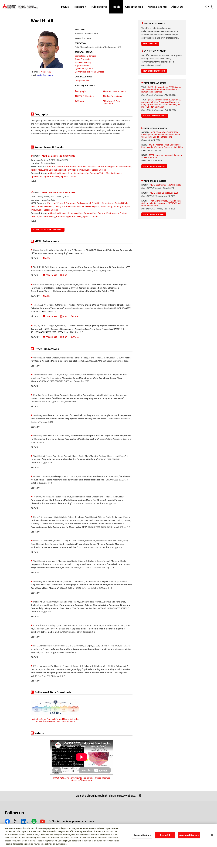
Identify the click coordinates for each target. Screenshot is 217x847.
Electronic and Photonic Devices (89, 72)
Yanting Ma (110, 166)
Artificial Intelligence (57, 173)
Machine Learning (83, 62)
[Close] (211, 834)
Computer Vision (97, 173)
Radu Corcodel (84, 203)
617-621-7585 (44, 72)
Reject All (165, 835)
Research (80, 6)
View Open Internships (154, 71)
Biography (82, 91)
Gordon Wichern (99, 170)
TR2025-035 (51, 337)
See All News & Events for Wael (48, 230)
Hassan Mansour (124, 166)
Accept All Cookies (189, 835)
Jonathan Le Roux (96, 166)
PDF (65, 275)
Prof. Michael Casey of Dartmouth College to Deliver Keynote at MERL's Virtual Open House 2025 (161, 203)
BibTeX (34, 258)
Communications (75, 213)
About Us (177, 6)
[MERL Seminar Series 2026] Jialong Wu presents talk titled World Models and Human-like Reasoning (161, 89)
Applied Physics (82, 65)
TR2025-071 (51, 316)
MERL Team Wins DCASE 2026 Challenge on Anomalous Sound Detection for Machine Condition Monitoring (160, 134)
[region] (108, 835)
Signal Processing (83, 59)
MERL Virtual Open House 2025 (164, 193)
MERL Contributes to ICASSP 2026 (58, 156)
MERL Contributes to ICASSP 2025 (58, 192)
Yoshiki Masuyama (39, 170)
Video (76, 316)
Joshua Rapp (55, 170)
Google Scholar (82, 80)
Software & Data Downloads (111, 102)
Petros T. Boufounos (67, 166)
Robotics (60, 216)
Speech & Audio (68, 176)
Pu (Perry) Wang (83, 170)
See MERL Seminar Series (155, 116)
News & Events (157, 6)
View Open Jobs (150, 44)
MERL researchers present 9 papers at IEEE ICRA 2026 (161, 156)
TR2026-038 (51, 275)
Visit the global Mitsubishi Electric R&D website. (105, 795)
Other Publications (113, 96)
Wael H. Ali (52, 166)
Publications (99, 6)
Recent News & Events (115, 91)
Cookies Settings (142, 835)
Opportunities (134, 6)
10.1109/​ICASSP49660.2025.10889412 (48, 332)
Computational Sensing (85, 56)
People (116, 6)
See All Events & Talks (154, 214)
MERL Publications (85, 96)
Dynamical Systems (84, 68)
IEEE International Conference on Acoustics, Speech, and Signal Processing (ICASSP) (82, 329)
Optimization (37, 176)
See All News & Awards (154, 166)
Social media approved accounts (73, 821)
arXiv (71, 253)
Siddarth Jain (108, 203)
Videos (80, 101)
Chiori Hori (82, 166)
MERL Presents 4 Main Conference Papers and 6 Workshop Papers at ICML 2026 (162, 146)
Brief (33, 181)
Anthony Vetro (68, 170)
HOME (65, 6)
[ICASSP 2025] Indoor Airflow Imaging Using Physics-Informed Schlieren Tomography (81, 779)
